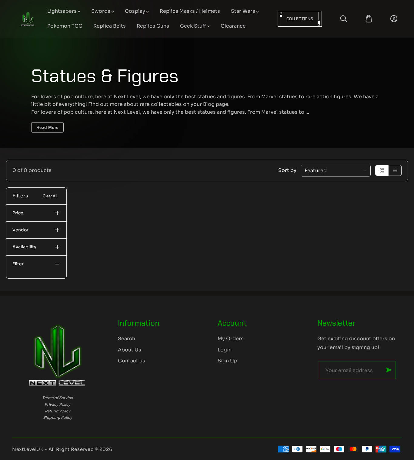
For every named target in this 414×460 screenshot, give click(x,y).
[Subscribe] (389, 370)
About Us (129, 350)
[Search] (343, 18)
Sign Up (227, 361)
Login (225, 350)
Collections (299, 19)
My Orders (231, 338)
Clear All (50, 196)
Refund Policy (57, 411)
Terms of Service (57, 397)
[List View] (395, 170)
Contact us (131, 361)
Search (126, 338)
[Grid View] (382, 170)
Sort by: (288, 170)
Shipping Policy (57, 417)
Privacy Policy (57, 404)
